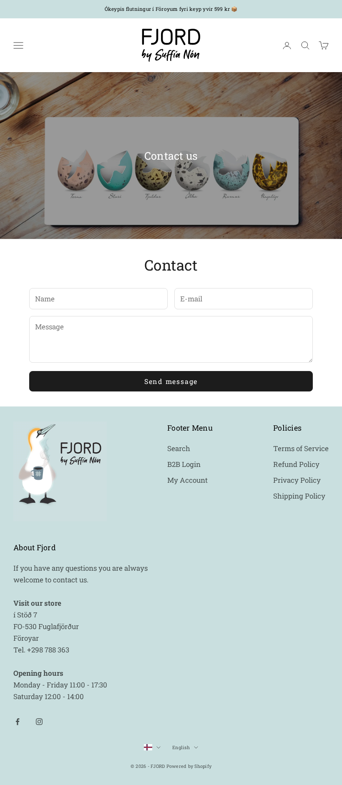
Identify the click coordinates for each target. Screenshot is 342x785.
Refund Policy (296, 464)
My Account (187, 480)
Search (178, 448)
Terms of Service (301, 448)
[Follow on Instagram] (39, 721)
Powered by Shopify (189, 766)
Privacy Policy (297, 480)
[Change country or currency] (152, 747)
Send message (171, 381)
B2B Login (184, 464)
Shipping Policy (299, 496)
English (181, 747)
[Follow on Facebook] (17, 721)
